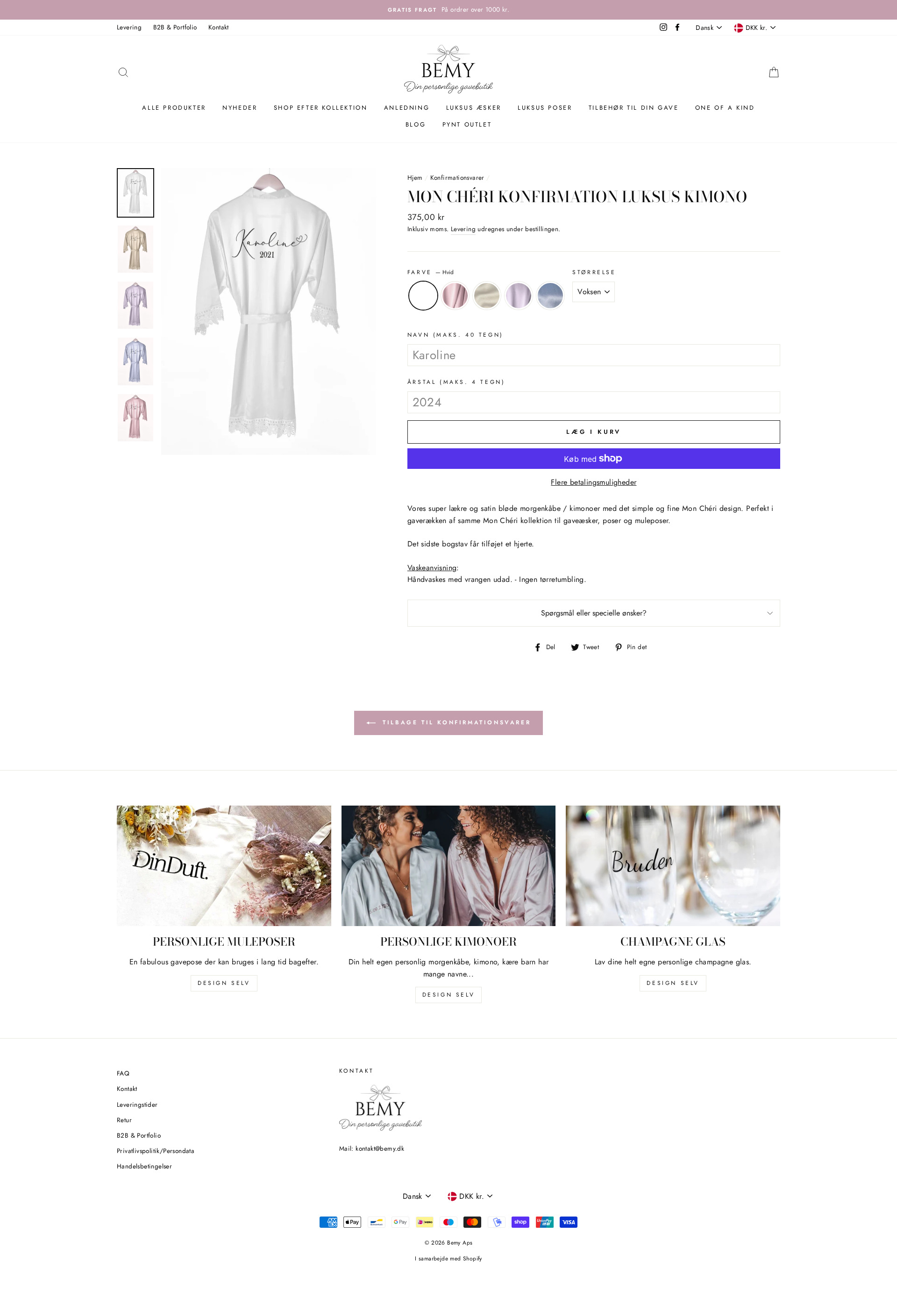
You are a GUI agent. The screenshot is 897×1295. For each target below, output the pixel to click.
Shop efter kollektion (321, 107)
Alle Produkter (174, 107)
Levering (129, 27)
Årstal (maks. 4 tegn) (456, 382)
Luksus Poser (545, 107)
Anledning (406, 107)
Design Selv (673, 983)
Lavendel (519, 296)
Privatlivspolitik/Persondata (155, 1150)
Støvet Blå (550, 296)
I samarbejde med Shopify (448, 1258)
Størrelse (594, 272)
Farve (430, 272)
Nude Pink (455, 296)
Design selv (224, 983)
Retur (124, 1120)
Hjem (415, 177)
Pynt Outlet (467, 124)
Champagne (487, 296)
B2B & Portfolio (175, 27)
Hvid (423, 296)
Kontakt (218, 27)
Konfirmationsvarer (457, 177)
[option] (448, 10)
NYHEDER (239, 107)
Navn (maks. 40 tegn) (455, 335)
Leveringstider (137, 1104)
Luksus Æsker (473, 107)
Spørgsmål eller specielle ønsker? (594, 613)
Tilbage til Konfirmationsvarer (455, 722)
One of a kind (725, 107)
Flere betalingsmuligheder (593, 482)
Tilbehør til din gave (634, 107)
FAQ (123, 1073)
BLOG (416, 124)
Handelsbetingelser (144, 1166)
